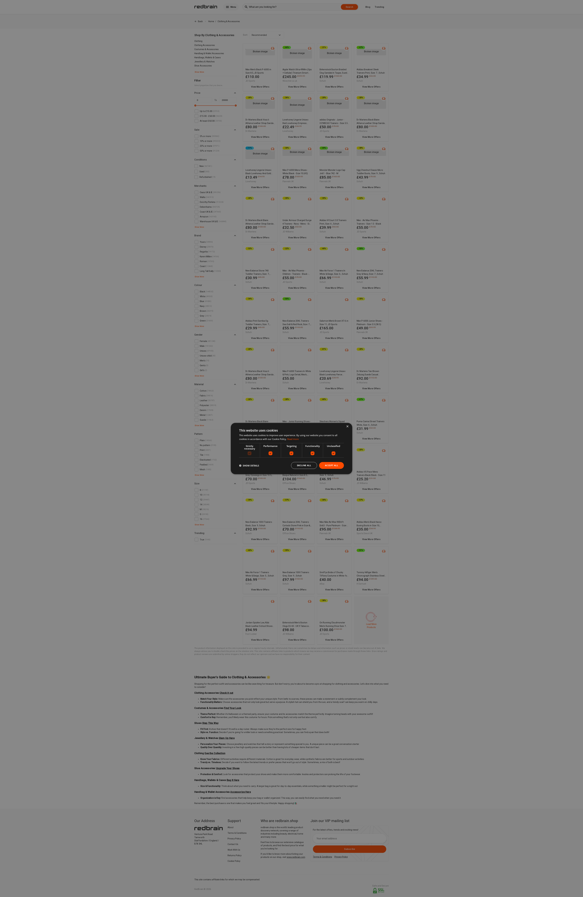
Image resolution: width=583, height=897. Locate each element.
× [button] (347, 426)
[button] (249, 465)
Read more (293, 438)
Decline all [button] (304, 465)
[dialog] (291, 448)
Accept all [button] (331, 465)
